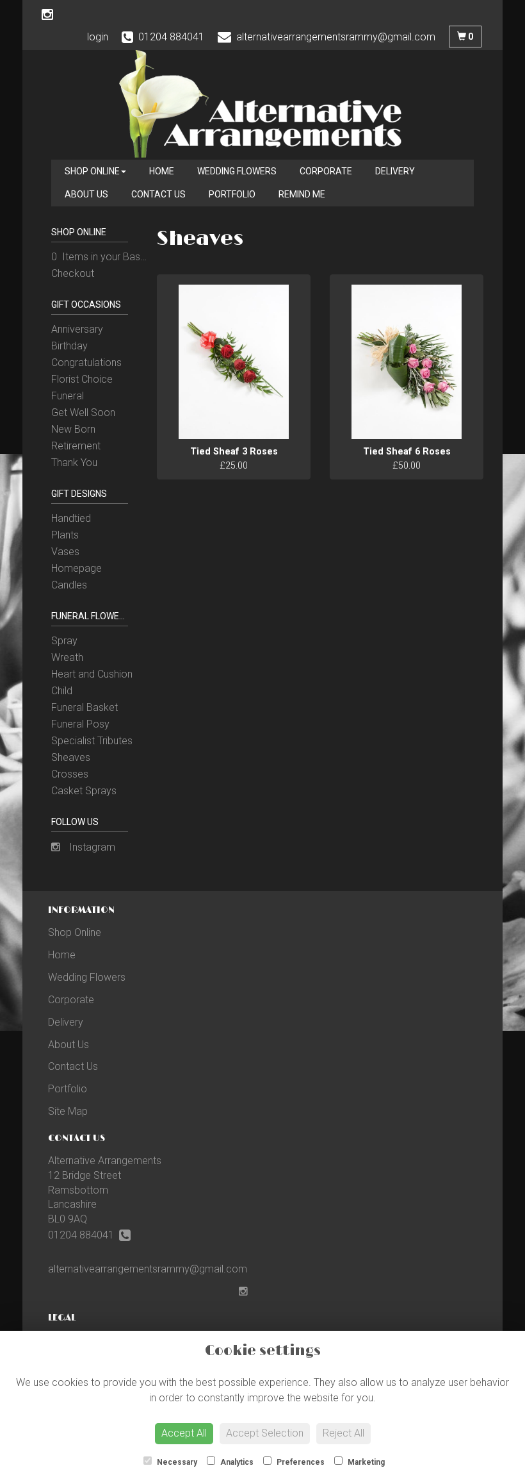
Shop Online (92, 171)
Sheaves (70, 757)
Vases (65, 552)
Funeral (67, 396)
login (97, 37)
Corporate (326, 171)
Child (61, 691)
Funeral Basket (84, 707)
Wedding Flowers (237, 171)
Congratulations (86, 362)
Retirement (76, 446)
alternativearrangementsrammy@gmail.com (147, 1269)
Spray (64, 641)
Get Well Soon (83, 412)
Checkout (72, 273)
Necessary (176, 1462)
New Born (73, 429)
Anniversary (77, 329)
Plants (65, 535)
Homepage (76, 568)
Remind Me (302, 194)
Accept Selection (264, 1433)
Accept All (184, 1433)
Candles (69, 585)
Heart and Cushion (92, 674)
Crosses (69, 774)
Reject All (343, 1433)
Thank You (74, 462)
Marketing (365, 1462)
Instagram (91, 847)
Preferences (300, 1462)
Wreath (67, 657)
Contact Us (158, 194)
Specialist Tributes (92, 741)
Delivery (395, 171)
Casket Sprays (84, 791)
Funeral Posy (80, 724)
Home (161, 171)
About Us (86, 194)
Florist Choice (82, 379)
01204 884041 (83, 1235)
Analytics (236, 1462)
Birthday (69, 346)
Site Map (68, 1111)
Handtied (71, 518)
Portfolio (232, 194)
